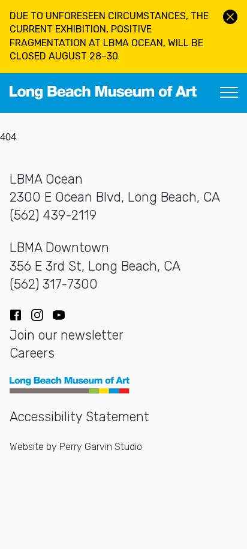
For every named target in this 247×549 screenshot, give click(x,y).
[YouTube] (59, 315)
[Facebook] (16, 315)
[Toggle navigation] (229, 93)
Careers (32, 353)
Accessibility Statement (79, 416)
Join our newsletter (66, 335)
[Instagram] (37, 315)
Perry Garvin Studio (100, 446)
